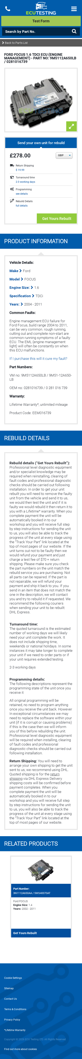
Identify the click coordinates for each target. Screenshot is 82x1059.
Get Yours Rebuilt (56, 218)
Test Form (41, 21)
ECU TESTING (41, 11)
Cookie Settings (13, 978)
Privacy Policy (12, 1019)
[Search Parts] (74, 31)
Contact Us (10, 998)
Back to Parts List (16, 42)
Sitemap (9, 988)
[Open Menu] (74, 9)
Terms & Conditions (15, 1009)
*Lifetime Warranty (14, 1030)
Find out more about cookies (20, 1049)
